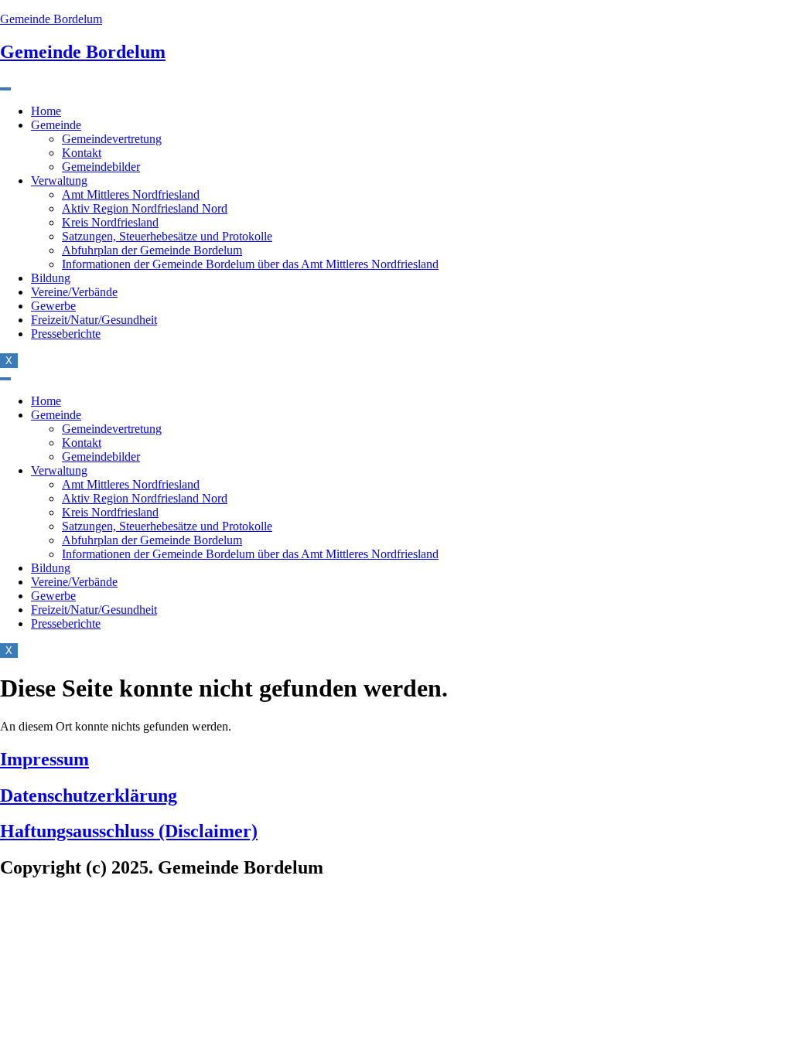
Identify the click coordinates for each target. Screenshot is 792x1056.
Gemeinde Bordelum (51, 19)
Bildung (50, 277)
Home (46, 111)
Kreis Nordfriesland (110, 222)
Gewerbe (53, 305)
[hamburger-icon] (5, 88)
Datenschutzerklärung (88, 795)
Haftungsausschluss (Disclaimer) (129, 831)
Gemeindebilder (101, 166)
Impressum (44, 759)
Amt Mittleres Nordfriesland (131, 194)
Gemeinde (56, 124)
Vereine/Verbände (74, 291)
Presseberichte (66, 333)
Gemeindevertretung (112, 138)
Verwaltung (59, 180)
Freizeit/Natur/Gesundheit (94, 319)
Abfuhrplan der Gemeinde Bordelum (152, 250)
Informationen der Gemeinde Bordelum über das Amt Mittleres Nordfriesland (250, 264)
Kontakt (81, 152)
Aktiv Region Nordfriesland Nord (144, 208)
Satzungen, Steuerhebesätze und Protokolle (167, 236)
